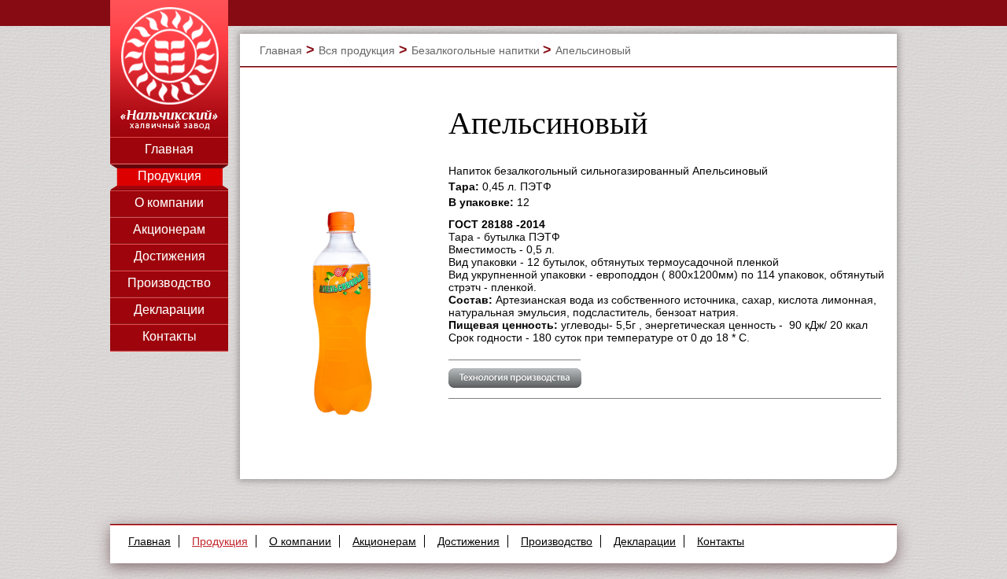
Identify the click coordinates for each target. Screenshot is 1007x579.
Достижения (169, 256)
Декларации (169, 309)
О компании (169, 202)
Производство (169, 283)
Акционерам (169, 229)
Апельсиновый (593, 50)
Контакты (169, 336)
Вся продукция (357, 50)
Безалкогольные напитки (477, 50)
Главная (169, 149)
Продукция (169, 176)
